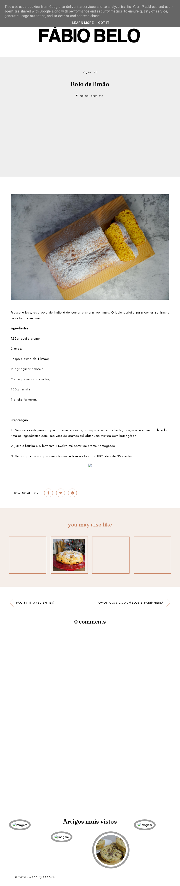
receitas (97, 96)
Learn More (83, 23)
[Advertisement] (90, 130)
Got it (104, 23)
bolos (84, 96)
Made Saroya (42, 877)
